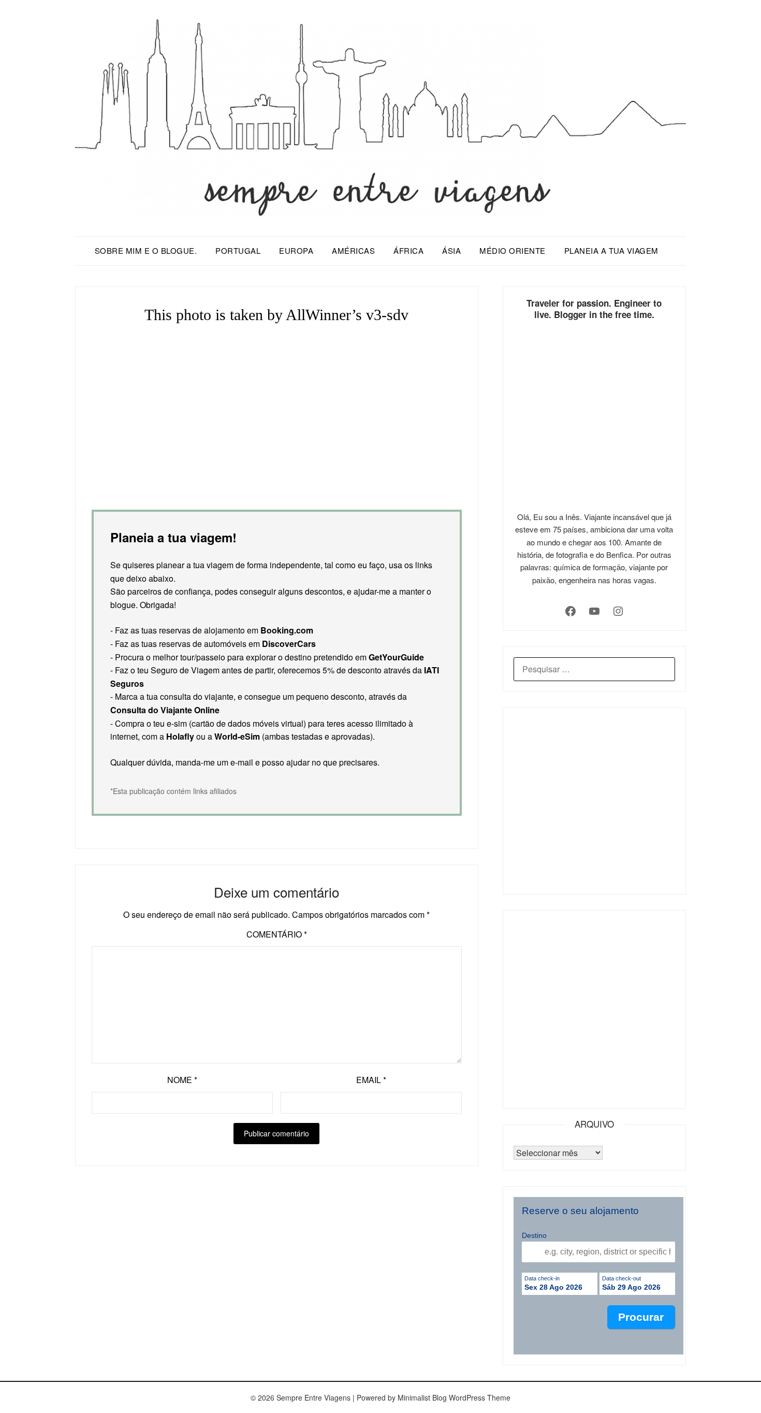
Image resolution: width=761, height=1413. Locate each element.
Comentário (276, 934)
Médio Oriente (512, 250)
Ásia (451, 250)
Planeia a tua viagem (611, 250)
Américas (353, 250)
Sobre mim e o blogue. (146, 250)
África (408, 250)
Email (371, 1080)
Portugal (237, 250)
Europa (296, 250)
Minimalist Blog (422, 1397)
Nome (182, 1080)
